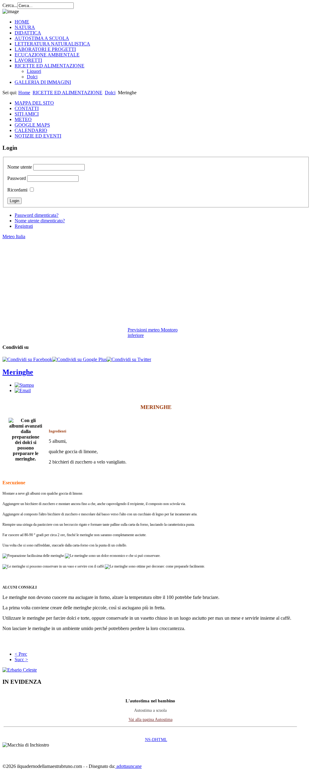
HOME (22, 21)
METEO (23, 119)
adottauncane (128, 766)
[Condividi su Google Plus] (79, 359)
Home (24, 92)
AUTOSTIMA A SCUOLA (42, 38)
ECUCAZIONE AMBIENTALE (47, 54)
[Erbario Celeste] (19, 669)
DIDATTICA (28, 32)
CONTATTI (27, 108)
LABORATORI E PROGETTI (45, 49)
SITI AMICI (27, 113)
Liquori (34, 71)
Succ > (21, 659)
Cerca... (9, 5)
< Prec (21, 654)
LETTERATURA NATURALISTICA (52, 43)
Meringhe (17, 372)
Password (16, 178)
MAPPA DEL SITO (34, 103)
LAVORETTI (28, 60)
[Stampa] (24, 385)
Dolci (32, 76)
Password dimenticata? (36, 215)
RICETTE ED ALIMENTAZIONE (49, 65)
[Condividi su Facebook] (27, 359)
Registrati (24, 226)
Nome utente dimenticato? (40, 220)
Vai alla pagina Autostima (150, 719)
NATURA (25, 27)
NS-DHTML (156, 739)
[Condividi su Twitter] (129, 359)
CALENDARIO (31, 130)
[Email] (23, 390)
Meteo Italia (13, 236)
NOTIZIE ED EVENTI (38, 135)
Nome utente (19, 167)
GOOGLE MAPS (32, 124)
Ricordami (17, 189)
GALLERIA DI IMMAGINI (43, 82)
